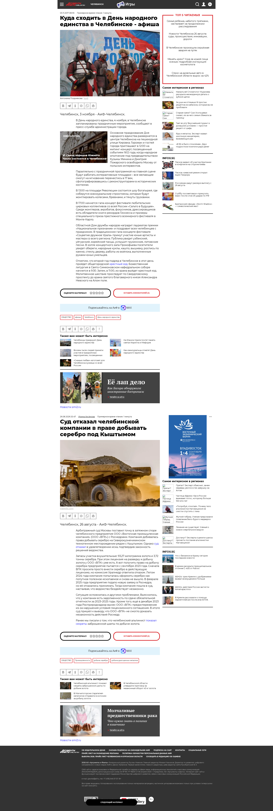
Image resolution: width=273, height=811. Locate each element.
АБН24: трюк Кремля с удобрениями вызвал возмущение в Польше (193, 578)
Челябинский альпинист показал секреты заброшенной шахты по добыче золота (90, 685)
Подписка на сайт (163, 750)
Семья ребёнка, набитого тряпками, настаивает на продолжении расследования (188, 24)
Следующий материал (111, 802)
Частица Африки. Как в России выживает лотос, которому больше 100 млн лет (193, 498)
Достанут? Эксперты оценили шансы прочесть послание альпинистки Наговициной (194, 540)
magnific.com (66, 508)
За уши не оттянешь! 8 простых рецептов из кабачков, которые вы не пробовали (194, 105)
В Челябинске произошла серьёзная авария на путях (187, 49)
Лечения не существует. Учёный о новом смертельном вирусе (192, 528)
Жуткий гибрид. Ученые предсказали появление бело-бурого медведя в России (194, 519)
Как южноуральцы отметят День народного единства (139, 351)
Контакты (180, 750)
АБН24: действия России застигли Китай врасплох (192, 588)
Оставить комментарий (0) (137, 293)
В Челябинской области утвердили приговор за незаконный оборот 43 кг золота (140, 685)
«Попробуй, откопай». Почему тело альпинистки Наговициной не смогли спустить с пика (193, 509)
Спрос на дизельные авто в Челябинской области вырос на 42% (188, 74)
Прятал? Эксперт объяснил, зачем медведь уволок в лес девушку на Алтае (193, 488)
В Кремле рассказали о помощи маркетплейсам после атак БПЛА (191, 598)
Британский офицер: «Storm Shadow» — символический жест (193, 205)
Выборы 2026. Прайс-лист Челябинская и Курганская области (112, 757)
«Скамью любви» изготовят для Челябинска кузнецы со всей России (89, 363)
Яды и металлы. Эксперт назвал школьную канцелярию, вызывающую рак (191, 136)
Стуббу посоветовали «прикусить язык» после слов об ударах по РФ (192, 194)
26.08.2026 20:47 (68, 416)
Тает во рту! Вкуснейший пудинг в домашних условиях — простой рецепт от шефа (193, 125)
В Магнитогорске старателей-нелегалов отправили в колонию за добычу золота (90, 696)
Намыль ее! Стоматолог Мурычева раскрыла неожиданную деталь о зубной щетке (193, 94)
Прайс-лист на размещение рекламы (100, 753)
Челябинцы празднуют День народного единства (88, 341)
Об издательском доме (93, 750)
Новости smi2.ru (70, 407)
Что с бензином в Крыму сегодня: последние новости (191, 557)
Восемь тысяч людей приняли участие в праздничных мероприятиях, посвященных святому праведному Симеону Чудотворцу (82, 355)
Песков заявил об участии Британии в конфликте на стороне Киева (193, 163)
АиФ (86, 98)
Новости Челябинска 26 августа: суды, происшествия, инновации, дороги (187, 36)
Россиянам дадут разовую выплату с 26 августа (193, 184)
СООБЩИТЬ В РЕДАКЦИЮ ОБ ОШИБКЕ (163, 757)
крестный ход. (119, 264)
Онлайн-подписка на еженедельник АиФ (129, 750)
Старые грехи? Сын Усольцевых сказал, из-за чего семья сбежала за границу (193, 115)
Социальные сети (197, 750)
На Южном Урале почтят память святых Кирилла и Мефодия (139, 341)
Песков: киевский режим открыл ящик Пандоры (191, 174)
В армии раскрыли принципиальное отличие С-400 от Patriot (193, 567)
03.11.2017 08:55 (67, 13)
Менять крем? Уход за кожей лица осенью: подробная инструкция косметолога (188, 62)
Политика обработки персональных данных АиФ (147, 753)
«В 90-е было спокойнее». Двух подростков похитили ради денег (192, 145)
